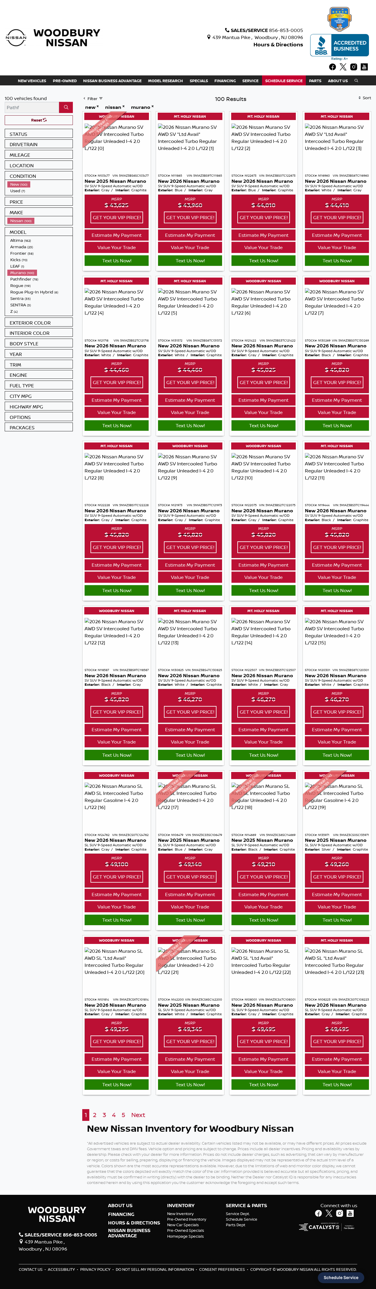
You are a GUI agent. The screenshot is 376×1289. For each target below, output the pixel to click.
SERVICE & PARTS (246, 1205)
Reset (37, 120)
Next (138, 1115)
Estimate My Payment (117, 235)
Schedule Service (241, 1219)
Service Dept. (238, 1213)
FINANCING (121, 1214)
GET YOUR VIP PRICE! (117, 217)
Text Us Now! (116, 260)
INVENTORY (180, 1205)
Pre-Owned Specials (185, 1230)
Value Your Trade (117, 247)
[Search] (66, 107)
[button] (32, 80)
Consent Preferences (222, 1269)
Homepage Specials (185, 1236)
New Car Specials (183, 1224)
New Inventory (180, 1213)
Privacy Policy (95, 1269)
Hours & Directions (278, 44)
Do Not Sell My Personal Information (155, 1269)
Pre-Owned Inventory (186, 1219)
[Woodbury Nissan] (54, 37)
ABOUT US (120, 1205)
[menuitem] (40, 184)
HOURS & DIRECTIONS (134, 1223)
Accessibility (62, 1269)
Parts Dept (235, 1224)
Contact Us (31, 1269)
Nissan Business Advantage (129, 1233)
